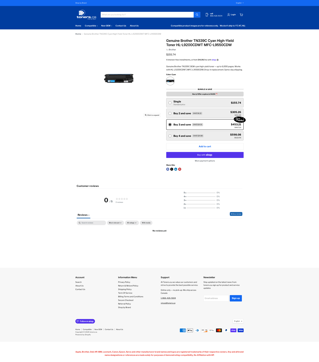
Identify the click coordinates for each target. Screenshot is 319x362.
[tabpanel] (159, 239)
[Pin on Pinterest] (179, 169)
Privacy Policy (124, 282)
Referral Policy (124, 304)
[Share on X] (171, 169)
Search (78, 282)
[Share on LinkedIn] (175, 169)
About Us (134, 26)
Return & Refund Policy (128, 286)
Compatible (90, 26)
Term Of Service (125, 293)
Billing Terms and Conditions (130, 296)
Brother (172, 49)
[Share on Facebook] (167, 169)
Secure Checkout (125, 300)
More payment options (205, 161)
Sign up (236, 298)
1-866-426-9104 (168, 298)
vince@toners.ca (168, 303)
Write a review (236, 214)
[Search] (197, 15)
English (239, 3)
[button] (232, 14)
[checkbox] (146, 223)
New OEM (106, 26)
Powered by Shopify (83, 335)
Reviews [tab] (83, 214)
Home (78, 26)
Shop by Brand (81, 3)
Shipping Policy (125, 289)
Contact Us (121, 26)
